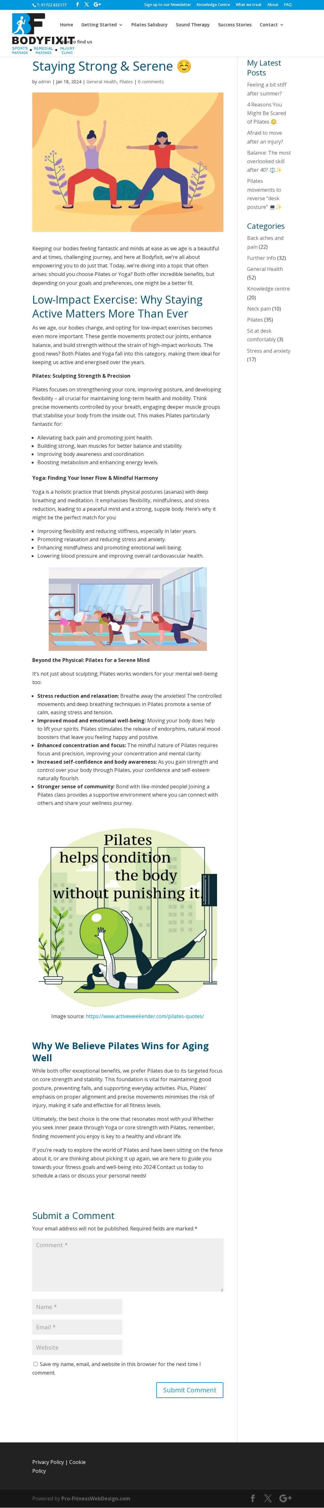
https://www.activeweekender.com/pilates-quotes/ (145, 1016)
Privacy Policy (48, 1462)
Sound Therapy (193, 25)
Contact (269, 25)
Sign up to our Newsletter (167, 5)
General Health (101, 82)
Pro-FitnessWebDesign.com (95, 1498)
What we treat (249, 5)
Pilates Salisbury (149, 25)
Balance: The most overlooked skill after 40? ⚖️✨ (269, 161)
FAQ (288, 5)
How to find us (76, 42)
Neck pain (259, 308)
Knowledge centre (268, 288)
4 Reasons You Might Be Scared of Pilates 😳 (266, 113)
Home (66, 25)
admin (44, 82)
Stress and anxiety (268, 350)
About (272, 5)
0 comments (151, 82)
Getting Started (99, 25)
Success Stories (235, 25)
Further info (261, 257)
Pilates (126, 82)
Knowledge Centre (213, 5)
